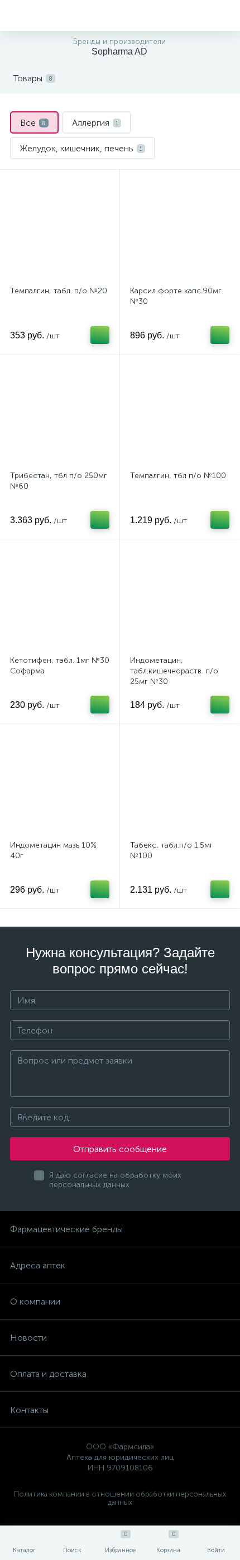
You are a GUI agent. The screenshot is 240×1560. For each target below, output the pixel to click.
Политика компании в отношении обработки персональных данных (120, 1498)
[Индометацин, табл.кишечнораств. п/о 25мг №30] (179, 598)
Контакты (29, 1410)
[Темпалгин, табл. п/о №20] (59, 229)
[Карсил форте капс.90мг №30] (179, 229)
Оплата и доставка (48, 1374)
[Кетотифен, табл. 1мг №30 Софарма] (59, 598)
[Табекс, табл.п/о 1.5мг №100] (179, 783)
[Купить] (99, 335)
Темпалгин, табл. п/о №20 (58, 291)
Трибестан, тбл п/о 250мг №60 (58, 481)
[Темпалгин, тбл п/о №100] (179, 414)
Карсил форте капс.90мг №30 (176, 296)
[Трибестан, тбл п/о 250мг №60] (59, 414)
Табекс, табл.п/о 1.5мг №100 (171, 850)
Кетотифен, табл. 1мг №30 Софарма (59, 666)
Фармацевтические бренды (66, 1229)
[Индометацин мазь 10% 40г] (59, 783)
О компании (35, 1301)
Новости (28, 1337)
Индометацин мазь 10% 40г (53, 850)
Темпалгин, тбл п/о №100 (178, 475)
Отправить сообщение (120, 1149)
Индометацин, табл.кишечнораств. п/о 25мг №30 (174, 671)
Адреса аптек (37, 1265)
